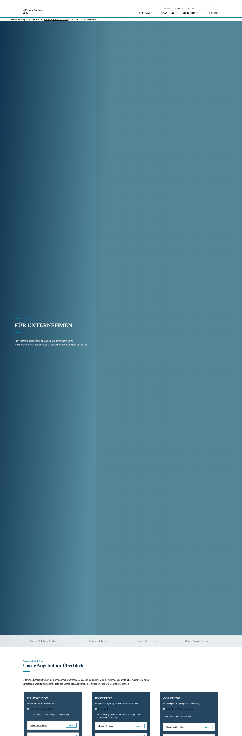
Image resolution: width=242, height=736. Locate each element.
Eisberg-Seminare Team (56, 19)
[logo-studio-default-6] (33, 10)
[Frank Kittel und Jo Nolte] (40, 709)
